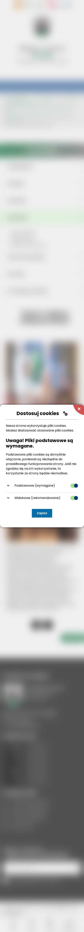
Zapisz (42, 513)
